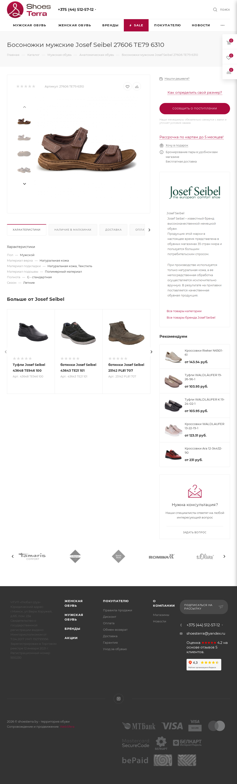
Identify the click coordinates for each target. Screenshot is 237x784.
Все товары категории (184, 311)
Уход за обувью (115, 649)
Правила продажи (117, 610)
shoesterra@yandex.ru (206, 633)
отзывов (207, 647)
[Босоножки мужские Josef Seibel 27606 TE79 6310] (86, 148)
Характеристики (27, 229)
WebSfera (67, 726)
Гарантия (110, 642)
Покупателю (116, 601)
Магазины (161, 615)
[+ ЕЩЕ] (223, 25)
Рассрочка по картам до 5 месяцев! (191, 137)
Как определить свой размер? (195, 92)
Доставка (113, 229)
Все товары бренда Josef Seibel (191, 317)
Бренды (72, 628)
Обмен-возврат (115, 629)
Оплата (141, 229)
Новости (159, 621)
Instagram (119, 699)
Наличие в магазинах (72, 229)
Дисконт (109, 616)
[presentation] (24, 106)
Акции (71, 638)
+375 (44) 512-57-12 (76, 9)
